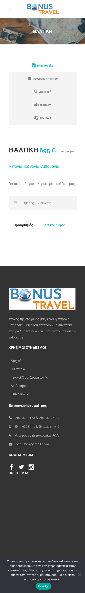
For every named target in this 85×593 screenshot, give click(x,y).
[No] (79, 574)
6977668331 (25, 427)
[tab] (43, 65)
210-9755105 (48, 418)
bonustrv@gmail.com (32, 444)
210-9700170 (25, 418)
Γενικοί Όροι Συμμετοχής (29, 377)
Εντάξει (43, 586)
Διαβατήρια (19, 386)
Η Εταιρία (18, 369)
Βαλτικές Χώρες (54, 225)
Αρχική (16, 361)
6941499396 (49, 427)
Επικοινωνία (20, 394)
